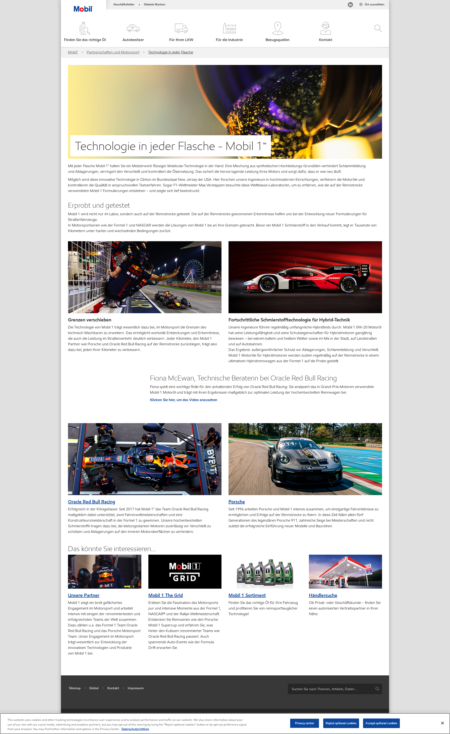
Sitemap (75, 688)
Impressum (136, 688)
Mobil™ (73, 52)
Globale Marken (154, 4)
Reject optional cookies (341, 723)
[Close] (442, 723)
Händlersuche (323, 595)
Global (93, 688)
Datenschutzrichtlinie (135, 729)
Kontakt (113, 688)
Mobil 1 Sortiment (247, 595)
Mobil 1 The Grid (165, 595)
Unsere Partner (83, 595)
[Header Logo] (83, 6)
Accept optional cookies (381, 723)
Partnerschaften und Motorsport (113, 52)
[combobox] (335, 689)
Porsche (237, 502)
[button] (133, 32)
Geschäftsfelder (124, 4)
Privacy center (304, 723)
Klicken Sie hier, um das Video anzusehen (183, 399)
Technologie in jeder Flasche (170, 52)
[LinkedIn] (350, 5)
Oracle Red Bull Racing (91, 502)
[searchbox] (330, 689)
